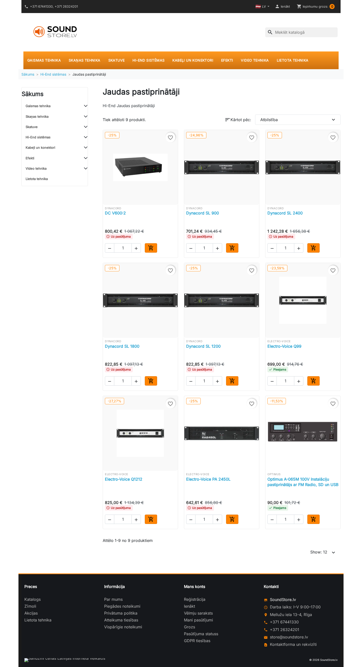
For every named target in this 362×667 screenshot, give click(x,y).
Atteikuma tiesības (121, 620)
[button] (282, 6)
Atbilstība (298, 120)
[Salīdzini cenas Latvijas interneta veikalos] (64, 660)
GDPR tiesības (197, 640)
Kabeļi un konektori (192, 60)
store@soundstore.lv (289, 636)
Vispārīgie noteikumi (123, 626)
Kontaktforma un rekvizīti (293, 644)
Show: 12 (323, 552)
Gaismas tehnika (44, 60)
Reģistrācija (194, 599)
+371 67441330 (284, 621)
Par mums (113, 599)
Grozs (189, 626)
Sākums (33, 94)
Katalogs (32, 599)
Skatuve (116, 60)
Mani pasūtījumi (198, 620)
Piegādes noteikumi (122, 606)
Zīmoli (30, 606)
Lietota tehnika (293, 60)
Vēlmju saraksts (198, 613)
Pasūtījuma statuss (201, 633)
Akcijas (31, 613)
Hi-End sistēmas (148, 60)
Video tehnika (255, 60)
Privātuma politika (120, 613)
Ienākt (189, 606)
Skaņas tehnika (84, 60)
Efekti (227, 60)
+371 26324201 (284, 629)
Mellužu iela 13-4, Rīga (291, 614)
